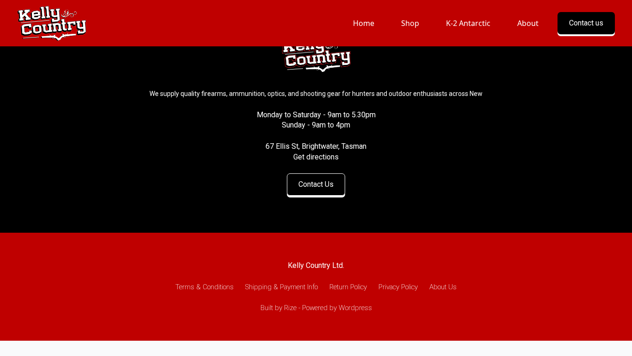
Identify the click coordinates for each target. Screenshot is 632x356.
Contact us (586, 23)
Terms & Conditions (204, 287)
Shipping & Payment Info (281, 287)
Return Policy (348, 287)
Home (363, 23)
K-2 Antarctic (468, 23)
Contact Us (316, 184)
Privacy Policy (398, 287)
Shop (410, 23)
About (528, 23)
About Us (443, 287)
